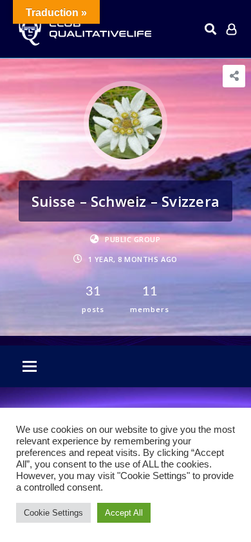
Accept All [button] (124, 513)
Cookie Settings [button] (53, 513)
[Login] (231, 29)
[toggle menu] (30, 367)
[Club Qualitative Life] (84, 29)
